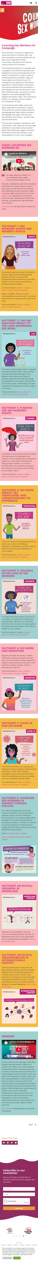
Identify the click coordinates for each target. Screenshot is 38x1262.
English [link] (27, 288)
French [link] (4, 290)
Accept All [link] (16, 1258)
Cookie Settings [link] (7, 1258)
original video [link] (7, 196)
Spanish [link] (25, 290)
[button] (31, 3)
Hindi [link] (11, 290)
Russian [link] (17, 290)
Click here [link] (5, 206)
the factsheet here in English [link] (16, 833)
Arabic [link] (20, 288)
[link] (2, 10)
